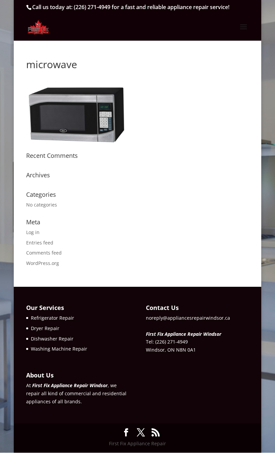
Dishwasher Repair (52, 338)
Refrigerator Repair (52, 318)
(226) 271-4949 (92, 7)
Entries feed (39, 242)
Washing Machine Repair (59, 349)
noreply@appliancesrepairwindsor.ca (188, 318)
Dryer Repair (45, 328)
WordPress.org (42, 263)
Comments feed (44, 253)
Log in (33, 232)
